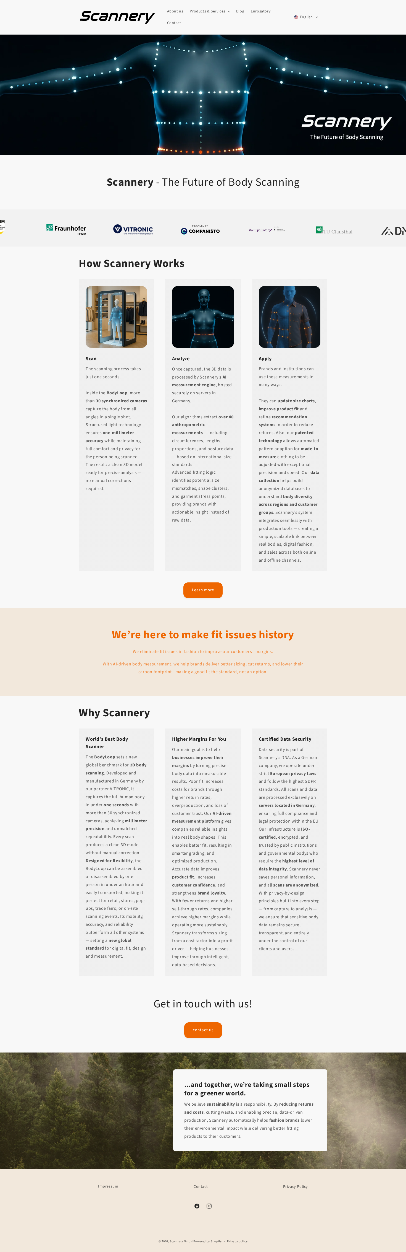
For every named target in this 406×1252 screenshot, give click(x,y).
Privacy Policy (295, 1186)
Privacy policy (237, 1241)
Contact (201, 1186)
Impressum (108, 1186)
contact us (203, 1030)
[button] (209, 11)
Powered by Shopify (207, 1241)
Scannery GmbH (181, 1241)
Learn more (203, 590)
